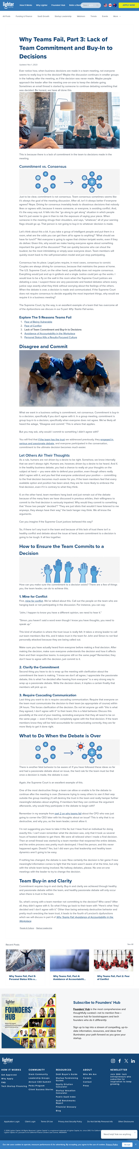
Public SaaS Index (66, 1097)
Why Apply (7, 1078)
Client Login (30, 1121)
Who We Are (90, 1074)
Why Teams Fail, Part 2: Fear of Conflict (113, 978)
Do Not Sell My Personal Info (100, 1121)
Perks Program (37, 1085)
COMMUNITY (37, 1069)
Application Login (12, 1121)
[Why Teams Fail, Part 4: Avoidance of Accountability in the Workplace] (69, 960)
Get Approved (9, 1075)
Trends (94, 16)
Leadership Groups (39, 1078)
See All (130, 944)
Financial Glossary (66, 1107)
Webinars (81, 16)
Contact (87, 1082)
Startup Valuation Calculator (66, 1091)
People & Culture (27, 928)
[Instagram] (113, 1061)
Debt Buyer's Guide (67, 1074)
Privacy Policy (112, 1144)
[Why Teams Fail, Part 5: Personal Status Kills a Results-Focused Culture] (25, 960)
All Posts (6, 16)
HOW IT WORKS (11, 1069)
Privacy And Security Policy (70, 1121)
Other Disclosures (126, 1121)
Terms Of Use (47, 1121)
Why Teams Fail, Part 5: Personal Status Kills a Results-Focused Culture (23, 978)
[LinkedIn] (133, 1061)
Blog (58, 1110)
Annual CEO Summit (40, 1082)
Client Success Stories (41, 1089)
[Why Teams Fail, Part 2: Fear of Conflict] (113, 960)
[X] (126, 1061)
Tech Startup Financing (14, 1086)
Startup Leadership (63, 16)
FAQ (3, 1082)
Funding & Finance (24, 16)
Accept (127, 1145)
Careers (87, 1078)
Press (86, 1085)
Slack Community (38, 1074)
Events (105, 16)
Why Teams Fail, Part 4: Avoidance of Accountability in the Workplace (69, 978)
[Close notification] (135, 1132)
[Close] (135, 1144)
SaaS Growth (43, 16)
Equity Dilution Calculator (64, 1085)
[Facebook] (119, 1061)
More (115, 16)
